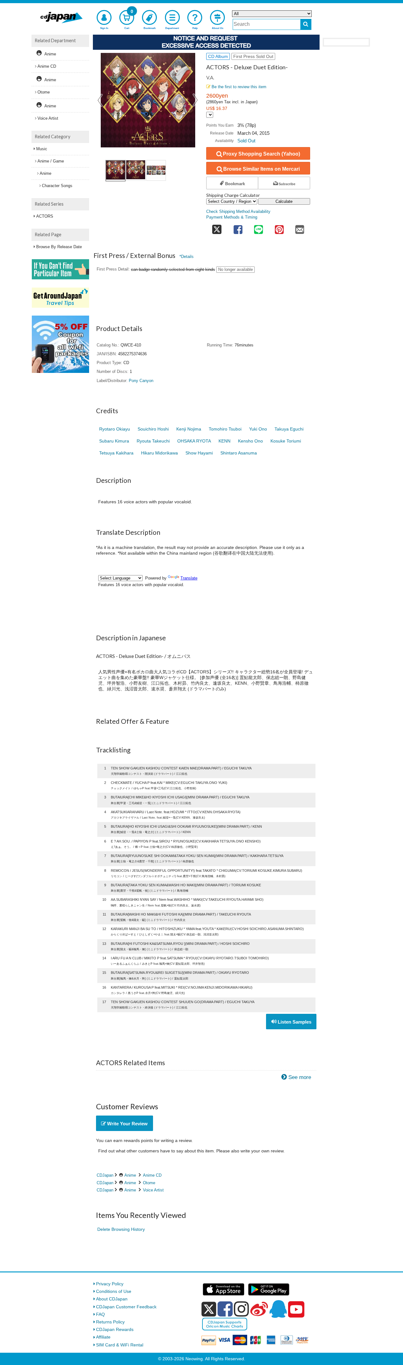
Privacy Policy (109, 1283)
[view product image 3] (156, 170)
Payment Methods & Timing (231, 217)
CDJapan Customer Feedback (126, 1306)
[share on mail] (299, 227)
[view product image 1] (115, 170)
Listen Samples (293, 1022)
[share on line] (258, 227)
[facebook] (225, 1309)
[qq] (278, 1309)
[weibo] (259, 1309)
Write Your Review (127, 1123)
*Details (186, 256)
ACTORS (44, 216)
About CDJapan (112, 1298)
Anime (130, 1175)
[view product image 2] (135, 170)
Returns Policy (110, 1321)
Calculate (283, 201)
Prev (100, 100)
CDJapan (105, 1175)
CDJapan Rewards (114, 1329)
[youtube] (296, 1309)
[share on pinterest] (279, 227)
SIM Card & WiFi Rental (119, 1344)
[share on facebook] (238, 227)
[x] (209, 1309)
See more (299, 1077)
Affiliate (103, 1336)
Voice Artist (153, 1190)
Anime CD (152, 1175)
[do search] (305, 24)
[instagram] (241, 1309)
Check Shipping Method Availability (238, 211)
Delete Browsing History (121, 1229)
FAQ (100, 1314)
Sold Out (246, 140)
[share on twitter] (217, 227)
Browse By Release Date (59, 246)
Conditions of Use (113, 1291)
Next (195, 100)
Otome (149, 1182)
